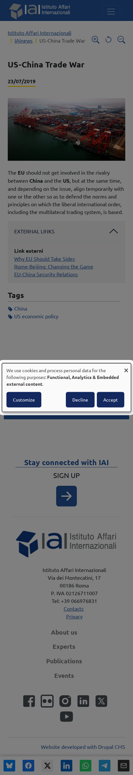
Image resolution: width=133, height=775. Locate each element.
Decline (80, 400)
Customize (24, 400)
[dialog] (66, 387)
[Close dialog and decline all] (126, 367)
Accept (110, 400)
